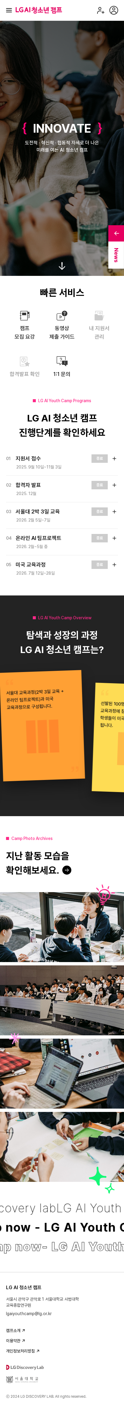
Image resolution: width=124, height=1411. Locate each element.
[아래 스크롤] (62, 266)
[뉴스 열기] (116, 233)
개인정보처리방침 (20, 1351)
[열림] (114, 458)
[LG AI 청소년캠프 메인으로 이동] (39, 10)
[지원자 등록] (100, 10)
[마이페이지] (113, 10)
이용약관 (13, 1340)
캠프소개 (13, 1330)
